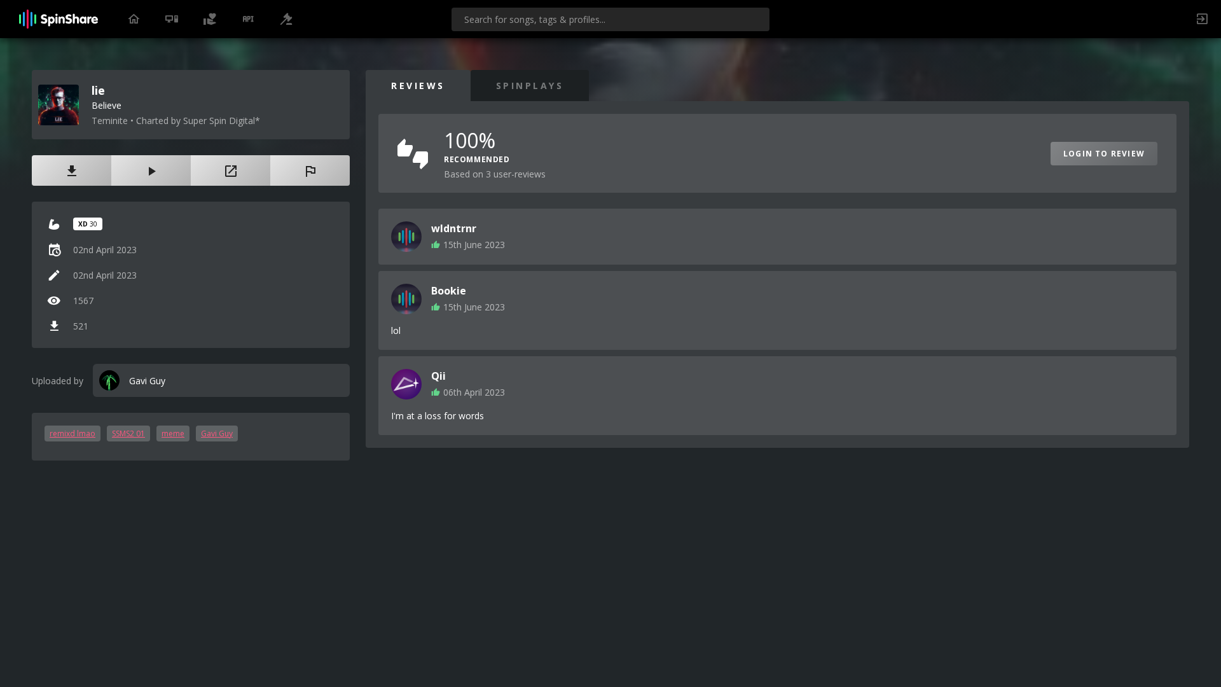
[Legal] (286, 19)
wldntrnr (453, 228)
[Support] (210, 19)
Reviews (418, 86)
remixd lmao (72, 433)
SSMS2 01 (128, 433)
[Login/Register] (1202, 19)
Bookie (448, 291)
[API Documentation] (248, 19)
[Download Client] (172, 19)
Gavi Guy (217, 433)
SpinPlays (530, 86)
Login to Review (1104, 153)
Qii (438, 376)
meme (173, 433)
